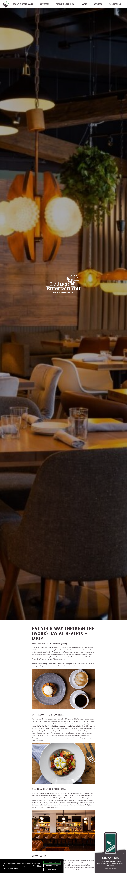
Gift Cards (44, 4)
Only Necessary (52, 866)
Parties (84, 4)
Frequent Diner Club (65, 4)
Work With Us (115, 4)
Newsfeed (98, 4)
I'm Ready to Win (110, 869)
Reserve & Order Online (23, 4)
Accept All (52, 862)
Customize (52, 869)
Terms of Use (14, 868)
